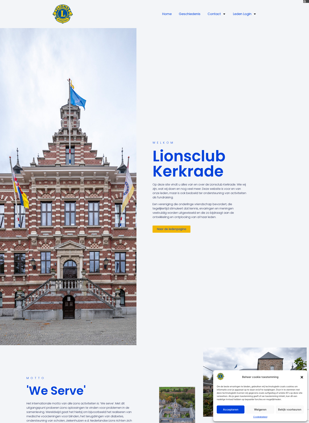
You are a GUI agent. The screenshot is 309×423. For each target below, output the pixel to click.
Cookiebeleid (260, 416)
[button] (302, 377)
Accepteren (230, 409)
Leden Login (242, 14)
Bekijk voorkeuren (289, 409)
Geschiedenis (189, 14)
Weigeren (260, 409)
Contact (214, 14)
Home (167, 14)
